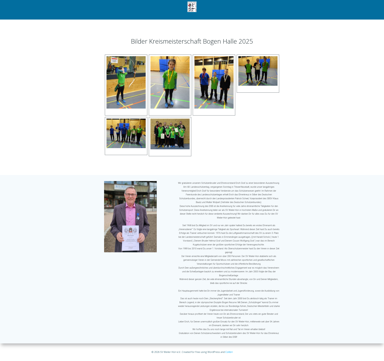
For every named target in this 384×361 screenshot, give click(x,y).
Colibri (229, 352)
